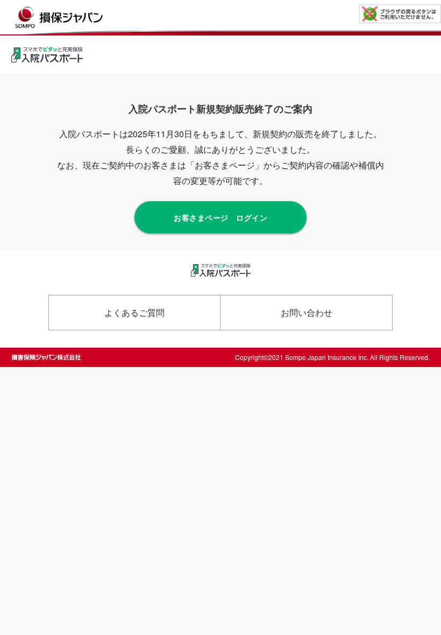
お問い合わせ (306, 312)
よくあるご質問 (134, 312)
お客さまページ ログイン (220, 217)
